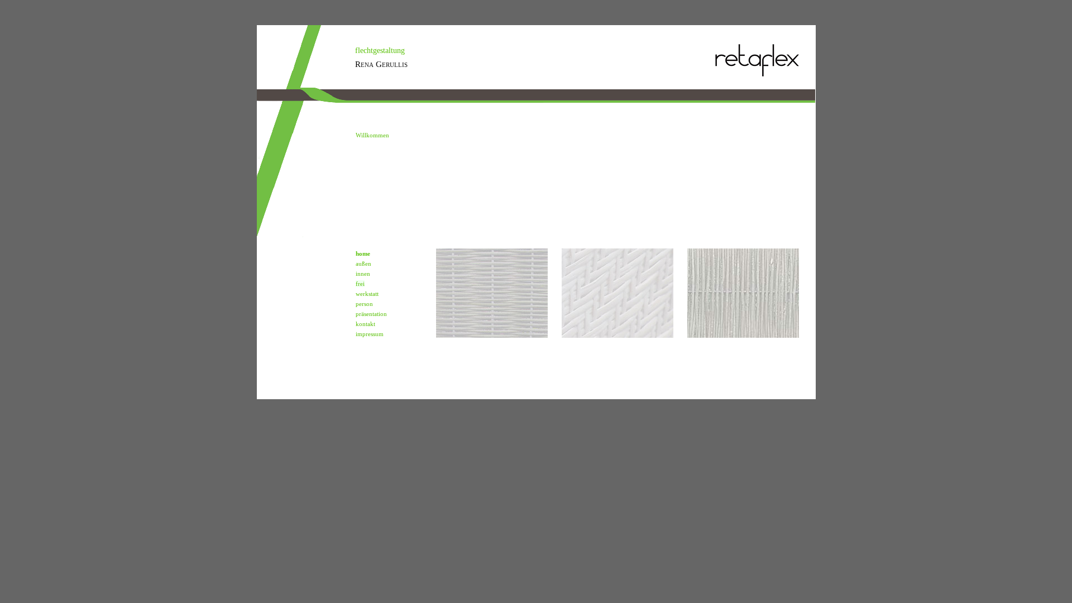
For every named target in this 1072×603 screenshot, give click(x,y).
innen (363, 273)
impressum (370, 334)
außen (363, 263)
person (364, 303)
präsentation (371, 313)
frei (360, 283)
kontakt (365, 323)
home (363, 253)
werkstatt (367, 293)
